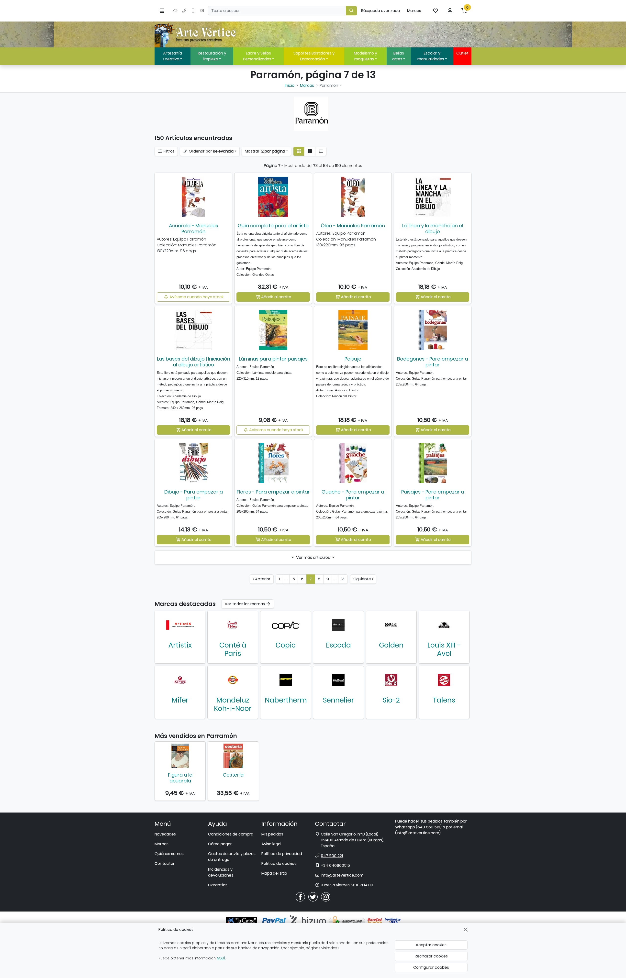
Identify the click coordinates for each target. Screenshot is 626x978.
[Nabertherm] (285, 680)
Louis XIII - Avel (444, 649)
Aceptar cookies (431, 945)
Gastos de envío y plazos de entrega (232, 856)
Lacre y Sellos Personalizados (257, 56)
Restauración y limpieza (212, 56)
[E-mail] (201, 11)
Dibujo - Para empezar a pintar (193, 494)
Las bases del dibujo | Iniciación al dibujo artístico (193, 361)
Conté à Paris (232, 649)
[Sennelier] (338, 680)
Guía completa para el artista (273, 225)
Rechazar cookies (431, 956)
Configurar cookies (431, 967)
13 (343, 579)
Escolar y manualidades (430, 56)
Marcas (414, 10)
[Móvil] (193, 11)
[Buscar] (351, 10)
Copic (286, 645)
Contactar (165, 863)
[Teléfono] (184, 11)
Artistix (180, 645)
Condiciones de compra (230, 834)
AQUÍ (221, 958)
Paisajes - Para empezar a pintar (432, 494)
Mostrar (265, 151)
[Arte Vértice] (196, 34)
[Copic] (285, 625)
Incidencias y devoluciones (220, 872)
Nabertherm (286, 700)
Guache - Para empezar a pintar (353, 494)
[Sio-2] (391, 680)
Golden (391, 645)
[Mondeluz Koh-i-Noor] (233, 680)
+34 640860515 (335, 865)
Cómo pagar (220, 844)
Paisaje (353, 358)
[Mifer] (180, 680)
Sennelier (338, 700)
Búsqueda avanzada (380, 10)
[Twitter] (313, 896)
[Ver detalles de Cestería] (233, 756)
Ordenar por (211, 151)
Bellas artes (398, 56)
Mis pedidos (272, 834)
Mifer (180, 700)
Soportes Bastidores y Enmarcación (314, 56)
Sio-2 (391, 700)
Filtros (169, 151)
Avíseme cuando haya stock (196, 297)
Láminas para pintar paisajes (273, 358)
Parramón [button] (329, 85)
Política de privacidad (281, 854)
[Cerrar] (466, 930)
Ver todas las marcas (245, 604)
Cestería (233, 774)
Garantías (217, 885)
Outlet (462, 53)
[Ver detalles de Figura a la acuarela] (180, 756)
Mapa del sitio (274, 873)
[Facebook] (300, 896)
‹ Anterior (261, 579)
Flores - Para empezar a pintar (273, 491)
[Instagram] (326, 896)
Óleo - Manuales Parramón (353, 225)
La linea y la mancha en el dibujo (432, 228)
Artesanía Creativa (172, 56)
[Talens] (444, 680)
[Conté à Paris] (233, 625)
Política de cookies (278, 863)
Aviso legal (271, 844)
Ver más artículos (313, 557)
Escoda (338, 645)
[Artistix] (180, 625)
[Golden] (391, 625)
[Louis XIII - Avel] (444, 625)
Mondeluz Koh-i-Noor (233, 704)
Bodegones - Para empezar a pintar (432, 361)
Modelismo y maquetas (365, 56)
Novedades (165, 834)
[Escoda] (338, 625)
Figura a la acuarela (180, 777)
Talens (444, 700)
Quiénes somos (169, 854)
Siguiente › (363, 579)
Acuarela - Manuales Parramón (193, 228)
